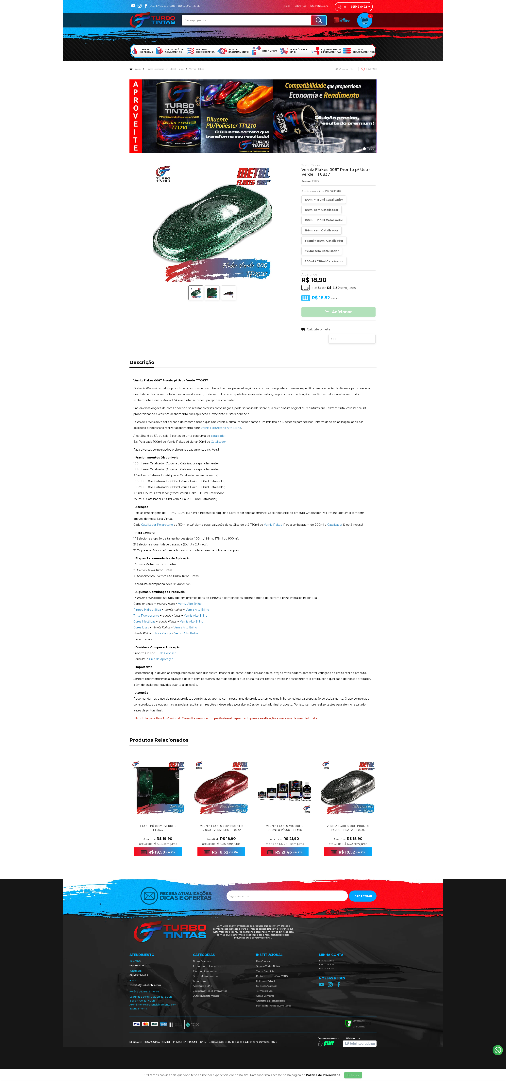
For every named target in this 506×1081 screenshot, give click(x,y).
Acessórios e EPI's (202, 985)
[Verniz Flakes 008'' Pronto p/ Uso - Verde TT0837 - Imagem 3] (228, 292)
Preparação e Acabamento (208, 966)
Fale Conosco (263, 961)
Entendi (353, 1075)
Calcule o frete (318, 329)
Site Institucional (319, 5)
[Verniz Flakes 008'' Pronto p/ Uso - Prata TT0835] (348, 809)
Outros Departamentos (206, 995)
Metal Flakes (176, 68)
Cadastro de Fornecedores (270, 1000)
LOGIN (173, 5)
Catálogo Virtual (265, 980)
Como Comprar (265, 995)
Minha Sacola (326, 968)
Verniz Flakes (196, 68)
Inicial (286, 5)
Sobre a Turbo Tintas (268, 966)
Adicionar (341, 311)
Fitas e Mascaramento (205, 975)
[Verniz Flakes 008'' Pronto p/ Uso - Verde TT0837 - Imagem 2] (212, 292)
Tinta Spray (199, 980)
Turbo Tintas (310, 165)
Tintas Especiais (155, 68)
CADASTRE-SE (191, 5)
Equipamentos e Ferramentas (210, 990)
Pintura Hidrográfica (205, 971)
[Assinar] (363, 896)
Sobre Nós (300, 5)
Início (138, 68)
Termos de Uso (264, 990)
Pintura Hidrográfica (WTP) (272, 975)
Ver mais (160, 846)
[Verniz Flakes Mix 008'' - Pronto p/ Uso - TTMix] (285, 809)
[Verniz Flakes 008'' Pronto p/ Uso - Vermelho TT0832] (221, 809)
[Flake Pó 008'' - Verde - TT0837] (158, 809)
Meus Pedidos (327, 964)
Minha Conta (326, 960)
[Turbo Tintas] (152, 20)
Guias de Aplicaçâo (266, 985)
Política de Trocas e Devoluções (273, 1005)
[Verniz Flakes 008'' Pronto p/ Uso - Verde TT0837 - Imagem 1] (195, 292)
